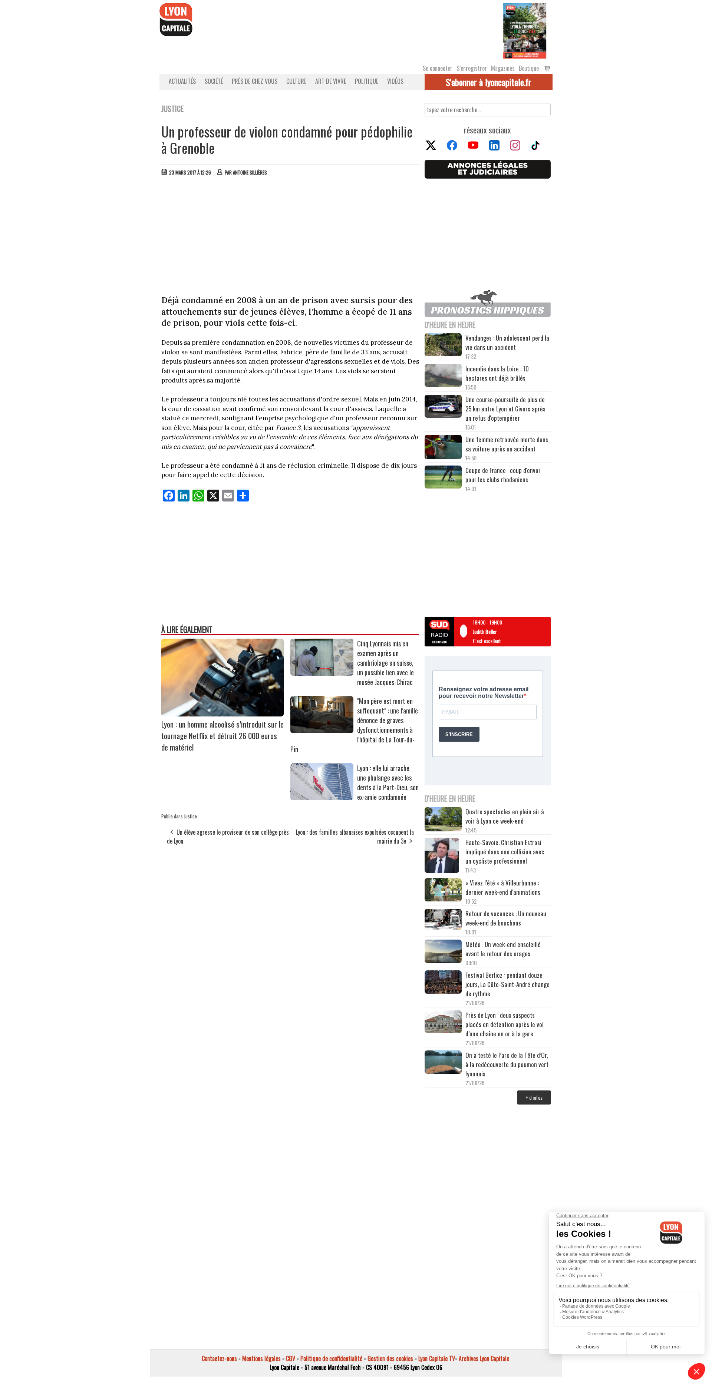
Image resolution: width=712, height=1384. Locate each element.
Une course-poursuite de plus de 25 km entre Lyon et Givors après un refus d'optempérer (505, 409)
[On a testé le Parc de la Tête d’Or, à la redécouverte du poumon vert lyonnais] (443, 1063)
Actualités (182, 81)
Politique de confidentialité (331, 1358)
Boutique (529, 68)
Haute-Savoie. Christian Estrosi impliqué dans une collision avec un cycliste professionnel (504, 851)
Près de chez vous (254, 81)
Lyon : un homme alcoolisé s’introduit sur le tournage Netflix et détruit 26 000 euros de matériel (222, 735)
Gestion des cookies (390, 1358)
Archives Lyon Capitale (484, 1358)
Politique (366, 81)
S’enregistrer (471, 68)
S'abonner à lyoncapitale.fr (488, 82)
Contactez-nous (219, 1358)
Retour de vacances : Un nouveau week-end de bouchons (505, 918)
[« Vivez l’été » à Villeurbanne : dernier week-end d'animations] (443, 890)
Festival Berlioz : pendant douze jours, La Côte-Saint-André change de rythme (507, 984)
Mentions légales (261, 1358)
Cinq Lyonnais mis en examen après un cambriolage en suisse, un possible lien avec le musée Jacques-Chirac (385, 663)
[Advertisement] (290, 237)
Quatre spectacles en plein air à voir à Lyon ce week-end (504, 816)
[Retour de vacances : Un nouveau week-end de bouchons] (443, 920)
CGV (290, 1358)
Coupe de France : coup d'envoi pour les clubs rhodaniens (502, 475)
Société (214, 81)
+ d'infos (534, 1097)
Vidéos (395, 81)
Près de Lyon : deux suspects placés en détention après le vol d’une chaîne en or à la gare (504, 1024)
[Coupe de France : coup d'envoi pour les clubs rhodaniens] (443, 478)
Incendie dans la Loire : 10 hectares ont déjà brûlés (497, 373)
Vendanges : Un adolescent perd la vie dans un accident (507, 342)
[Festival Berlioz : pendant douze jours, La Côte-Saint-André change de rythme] (443, 983)
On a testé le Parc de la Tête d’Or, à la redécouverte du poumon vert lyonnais (506, 1064)
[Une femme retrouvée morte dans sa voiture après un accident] (443, 448)
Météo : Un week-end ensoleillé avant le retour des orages (503, 949)
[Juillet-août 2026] (525, 30)
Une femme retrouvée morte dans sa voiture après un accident (506, 444)
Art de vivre (330, 81)
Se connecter (437, 68)
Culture (296, 81)
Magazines (503, 68)
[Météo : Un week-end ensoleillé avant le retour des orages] (443, 952)
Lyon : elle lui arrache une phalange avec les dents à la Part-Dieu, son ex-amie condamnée (388, 782)
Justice (190, 816)
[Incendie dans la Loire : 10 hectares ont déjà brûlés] (443, 376)
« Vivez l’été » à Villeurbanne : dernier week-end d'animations (502, 887)
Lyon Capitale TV (436, 1358)
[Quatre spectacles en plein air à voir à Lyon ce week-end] (443, 820)
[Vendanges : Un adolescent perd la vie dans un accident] (443, 345)
